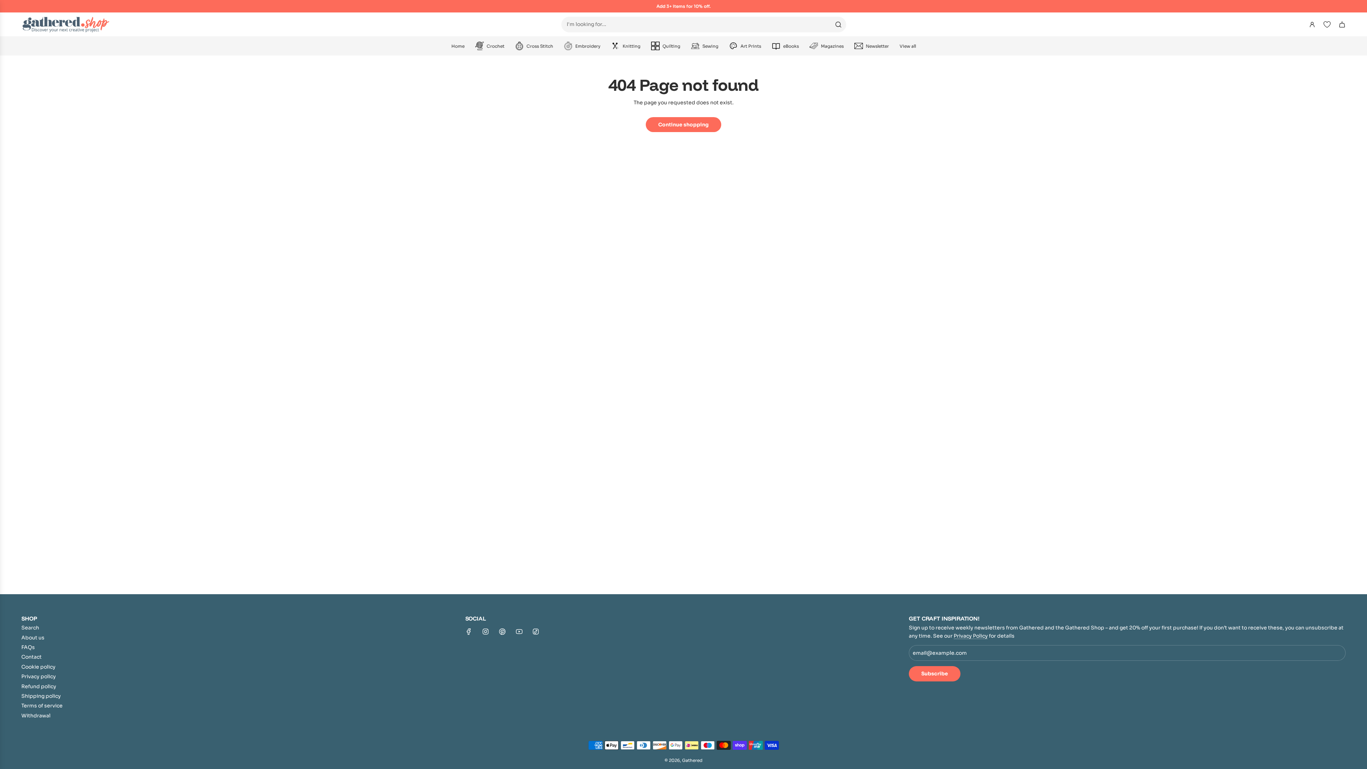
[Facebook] (469, 631)
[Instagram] (485, 631)
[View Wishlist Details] (1327, 24)
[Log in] (1312, 24)
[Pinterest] (502, 631)
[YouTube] (519, 631)
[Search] (838, 24)
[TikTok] (536, 631)
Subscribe (934, 673)
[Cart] (1342, 24)
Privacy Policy (971, 636)
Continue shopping (683, 124)
